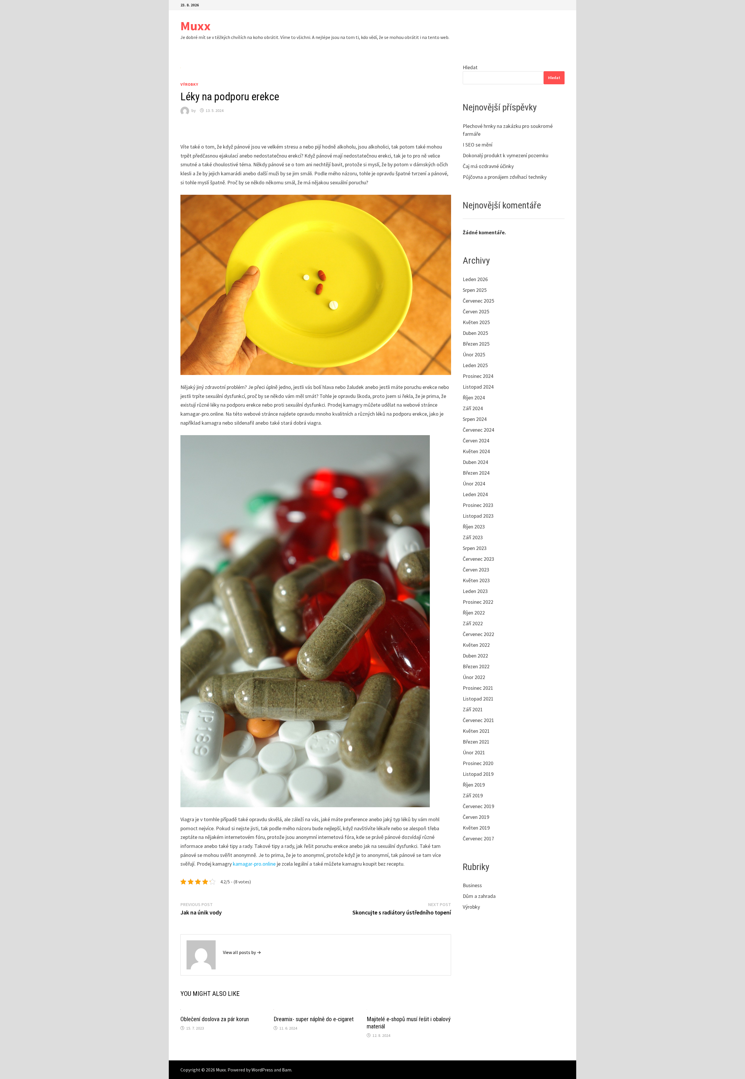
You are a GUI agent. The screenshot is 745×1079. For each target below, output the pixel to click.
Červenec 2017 (478, 838)
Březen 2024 (476, 472)
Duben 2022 (475, 655)
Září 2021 (473, 709)
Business (472, 885)
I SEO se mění (477, 144)
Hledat (470, 67)
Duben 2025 (475, 333)
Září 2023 (473, 537)
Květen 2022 (476, 645)
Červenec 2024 (478, 429)
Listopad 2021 (478, 698)
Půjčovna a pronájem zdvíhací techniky (505, 177)
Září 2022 (473, 623)
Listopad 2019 (478, 774)
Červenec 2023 (478, 558)
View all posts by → (242, 952)
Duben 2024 (475, 462)
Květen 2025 (476, 322)
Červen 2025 (476, 311)
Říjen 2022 (474, 612)
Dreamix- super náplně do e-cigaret (314, 1019)
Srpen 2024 (475, 419)
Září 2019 (473, 795)
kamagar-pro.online (254, 863)
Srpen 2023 (475, 548)
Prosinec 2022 (478, 602)
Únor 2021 (474, 752)
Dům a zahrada (479, 896)
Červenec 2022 (478, 634)
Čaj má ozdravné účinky (488, 166)
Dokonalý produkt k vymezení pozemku (505, 155)
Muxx (195, 26)
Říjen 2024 (474, 397)
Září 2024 (473, 408)
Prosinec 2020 (478, 763)
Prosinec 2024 (478, 376)
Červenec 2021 (478, 720)
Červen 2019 (476, 817)
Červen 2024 (476, 440)
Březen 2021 (476, 741)
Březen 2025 (476, 343)
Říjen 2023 (474, 526)
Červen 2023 (476, 569)
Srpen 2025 (475, 290)
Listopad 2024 (478, 386)
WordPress (262, 1070)
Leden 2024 (475, 494)
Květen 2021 (476, 731)
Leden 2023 (475, 591)
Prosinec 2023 (478, 505)
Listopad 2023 (478, 515)
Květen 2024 (476, 451)
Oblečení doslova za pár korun (214, 1019)
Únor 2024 (474, 483)
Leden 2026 (475, 279)
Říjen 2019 (474, 784)
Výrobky (189, 84)
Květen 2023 (476, 580)
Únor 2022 (474, 677)
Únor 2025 (474, 354)
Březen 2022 (476, 666)
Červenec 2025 (478, 300)
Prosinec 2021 (478, 688)
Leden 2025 (475, 365)
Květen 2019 (476, 827)
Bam (286, 1070)
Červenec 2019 (478, 806)
